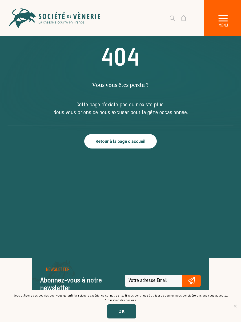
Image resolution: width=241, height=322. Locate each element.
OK (121, 311)
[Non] (235, 306)
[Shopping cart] (180, 18)
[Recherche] (169, 18)
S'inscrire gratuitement (191, 281)
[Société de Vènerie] (55, 18)
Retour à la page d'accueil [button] (120, 141)
